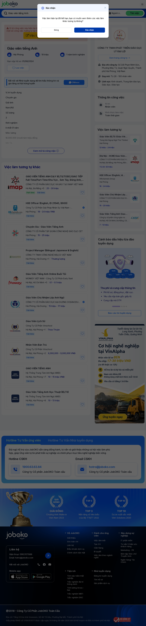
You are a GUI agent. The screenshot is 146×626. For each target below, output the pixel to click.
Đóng (56, 30)
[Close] (105, 8)
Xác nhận (89, 30)
